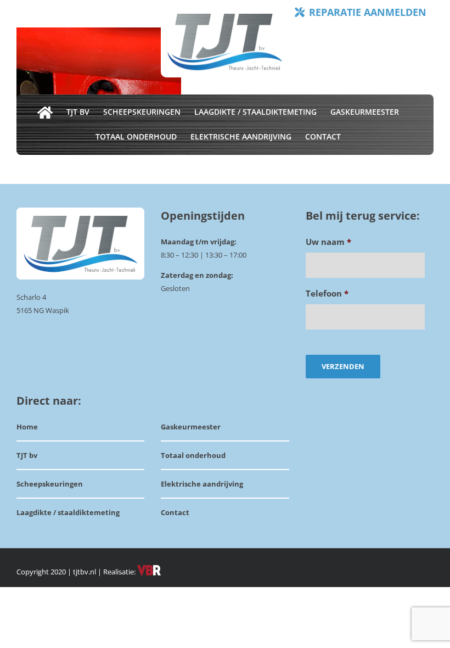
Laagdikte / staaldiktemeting (68, 512)
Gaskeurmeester (191, 427)
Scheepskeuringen (49, 484)
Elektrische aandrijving (202, 484)
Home (27, 427)
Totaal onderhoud (193, 455)
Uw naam (328, 242)
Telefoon (327, 293)
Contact (175, 512)
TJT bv (26, 455)
